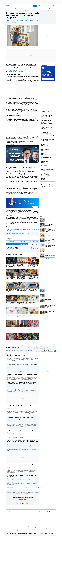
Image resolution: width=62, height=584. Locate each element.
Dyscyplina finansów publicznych (46, 174)
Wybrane (52, 111)
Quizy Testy (43, 179)
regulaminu (22, 497)
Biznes (18, 8)
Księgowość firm (8, 511)
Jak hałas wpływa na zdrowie (12, 70)
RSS (38, 533)
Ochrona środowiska (44, 162)
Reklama (45, 533)
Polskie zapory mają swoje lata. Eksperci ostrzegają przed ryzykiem (47, 118)
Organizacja (13, 350)
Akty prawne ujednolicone (26, 527)
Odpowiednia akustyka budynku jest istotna (15, 71)
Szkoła (15, 524)
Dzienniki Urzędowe (25, 525)
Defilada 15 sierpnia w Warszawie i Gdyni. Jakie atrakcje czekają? (47, 137)
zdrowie (19, 193)
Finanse (17, 350)
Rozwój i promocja (26, 350)
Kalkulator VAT (33, 525)
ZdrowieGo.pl (49, 523)
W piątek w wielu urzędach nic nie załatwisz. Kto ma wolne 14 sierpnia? (47, 140)
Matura (15, 528)
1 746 (36, 487)
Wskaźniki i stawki (42, 521)
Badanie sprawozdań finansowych (46, 173)
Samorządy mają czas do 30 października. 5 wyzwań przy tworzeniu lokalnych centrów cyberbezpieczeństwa (47, 125)
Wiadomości (8, 350)
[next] (38, 487)
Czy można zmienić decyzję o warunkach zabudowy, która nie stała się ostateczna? (47, 135)
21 (49, 186)
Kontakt (41, 533)
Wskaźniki (45, 165)
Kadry (15, 8)
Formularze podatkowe (50, 527)
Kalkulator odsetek (33, 526)
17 (42, 186)
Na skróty (48, 521)
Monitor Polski (25, 524)
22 (51, 186)
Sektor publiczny (23, 8)
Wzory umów (49, 526)
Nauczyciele (16, 525)
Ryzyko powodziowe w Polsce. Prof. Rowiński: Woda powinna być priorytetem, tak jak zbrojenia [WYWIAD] (47, 113)
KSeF (52, 8)
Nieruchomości (43, 8)
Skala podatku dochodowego (43, 528)
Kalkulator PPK (43, 153)
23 (53, 186)
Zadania (17, 10)
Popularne (43, 111)
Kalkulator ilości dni (44, 154)
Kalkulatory (45, 144)
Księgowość (10, 8)
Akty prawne (24, 521)
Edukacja (48, 8)
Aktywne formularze (47, 157)
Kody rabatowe (49, 525)
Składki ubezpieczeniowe (42, 525)
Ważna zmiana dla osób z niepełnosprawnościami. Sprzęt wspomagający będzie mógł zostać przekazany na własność (46, 133)
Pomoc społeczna (21, 10)
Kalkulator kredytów (44, 150)
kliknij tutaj (27, 503)
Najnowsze (48, 111)
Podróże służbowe (41, 526)
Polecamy (42, 287)
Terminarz (45, 184)
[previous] (26, 487)
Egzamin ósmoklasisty (17, 529)
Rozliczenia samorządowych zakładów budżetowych (47, 178)
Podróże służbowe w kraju (42, 523)
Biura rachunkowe (42, 511)
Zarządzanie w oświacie (18, 527)
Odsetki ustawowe (41, 527)
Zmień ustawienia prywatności (22, 533)
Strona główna (8, 10)
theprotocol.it (49, 528)
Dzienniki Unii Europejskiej (26, 526)
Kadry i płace (8, 527)
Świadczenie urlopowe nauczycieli (46, 168)
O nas (7, 533)
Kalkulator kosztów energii (45, 149)
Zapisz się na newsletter (34, 241)
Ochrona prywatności (13, 533)
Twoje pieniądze (33, 8)
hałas (11, 238)
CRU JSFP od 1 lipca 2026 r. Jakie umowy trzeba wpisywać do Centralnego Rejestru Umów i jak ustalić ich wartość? (47, 123)
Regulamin (30, 533)
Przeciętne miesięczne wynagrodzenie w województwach (47, 170)
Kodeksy (24, 528)
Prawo (29, 8)
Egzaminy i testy (17, 526)
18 (44, 186)
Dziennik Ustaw (25, 523)
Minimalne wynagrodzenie (42, 524)
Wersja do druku (12, 241)
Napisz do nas (23, 241)
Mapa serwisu (50, 533)
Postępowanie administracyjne (46, 158)
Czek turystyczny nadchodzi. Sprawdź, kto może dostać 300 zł (47, 128)
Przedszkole (16, 523)
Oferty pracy (49, 529)
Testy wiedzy (16, 530)
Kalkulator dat (43, 155)
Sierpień (49, 184)
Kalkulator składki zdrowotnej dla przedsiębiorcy (46, 146)
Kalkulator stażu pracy (34, 527)
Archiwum (48, 524)
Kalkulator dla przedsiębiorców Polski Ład (47, 148)
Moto (38, 8)
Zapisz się (34, 206)
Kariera (35, 533)
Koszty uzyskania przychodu (45, 175)
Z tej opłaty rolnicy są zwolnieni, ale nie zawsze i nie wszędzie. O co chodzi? (47, 116)
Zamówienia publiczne (44, 161)
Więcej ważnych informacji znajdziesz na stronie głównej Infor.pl (21, 233)
